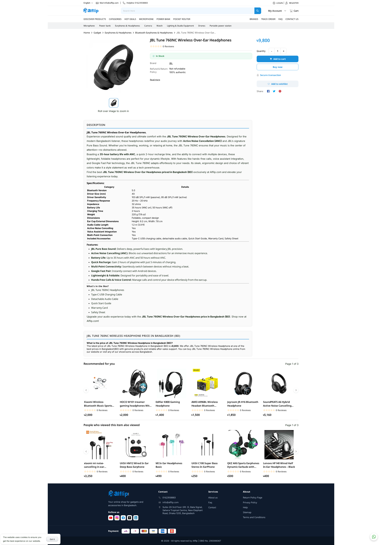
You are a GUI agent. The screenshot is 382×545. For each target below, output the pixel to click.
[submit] (257, 10)
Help (245, 507)
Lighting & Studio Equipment (180, 25)
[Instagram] (117, 517)
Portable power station (220, 25)
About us (213, 497)
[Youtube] (110, 517)
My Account (275, 10)
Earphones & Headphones (127, 25)
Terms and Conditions (254, 517)
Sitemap (247, 512)
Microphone (89, 25)
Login (279, 3)
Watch (159, 25)
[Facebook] (123, 517)
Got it (52, 539)
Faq (210, 502)
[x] (129, 517)
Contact (212, 507)
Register (293, 3)
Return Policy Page (252, 497)
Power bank (105, 25)
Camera (148, 25)
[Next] (296, 390)
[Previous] (86, 390)
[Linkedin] (135, 517)
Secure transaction (270, 75)
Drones (201, 25)
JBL (171, 63)
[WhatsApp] (374, 537)
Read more (155, 79)
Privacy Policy (250, 502)
